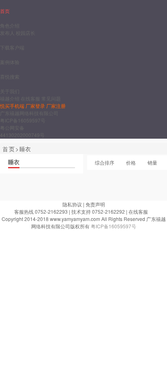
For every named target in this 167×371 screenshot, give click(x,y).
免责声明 (95, 204)
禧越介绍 (9, 98)
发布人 (7, 32)
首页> (10, 149)
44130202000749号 (22, 134)
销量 (152, 162)
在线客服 (30, 98)
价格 (131, 162)
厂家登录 (35, 105)
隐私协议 (72, 204)
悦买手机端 (12, 105)
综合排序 (104, 162)
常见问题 (51, 98)
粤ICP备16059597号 (22, 120)
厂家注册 (56, 105)
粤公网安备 (12, 127)
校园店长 (25, 32)
